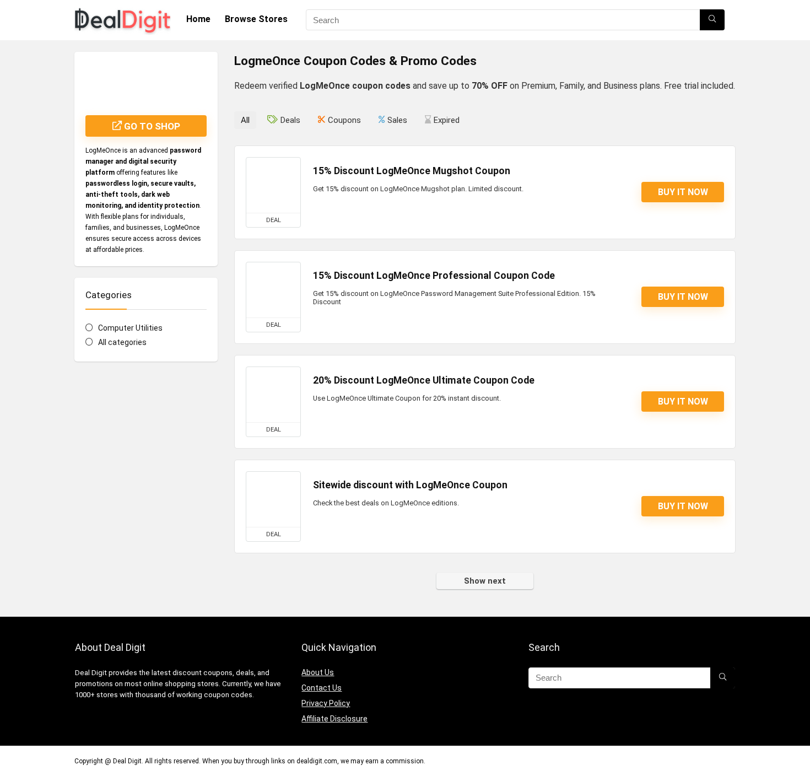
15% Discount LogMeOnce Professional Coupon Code (434, 275)
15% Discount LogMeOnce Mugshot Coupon (411, 170)
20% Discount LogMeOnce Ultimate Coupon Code (423, 380)
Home (198, 19)
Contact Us (321, 687)
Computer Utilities (130, 328)
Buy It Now (683, 192)
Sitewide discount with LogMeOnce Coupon (410, 485)
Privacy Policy (325, 703)
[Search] (712, 19)
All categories (122, 342)
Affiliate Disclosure (334, 718)
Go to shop (151, 126)
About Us (317, 672)
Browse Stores (256, 19)
